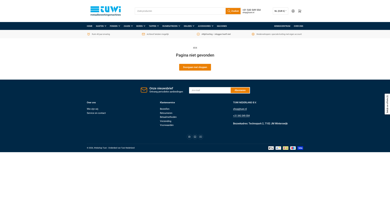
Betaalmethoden (168, 117)
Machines (222, 26)
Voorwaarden (167, 125)
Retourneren (166, 113)
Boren (139, 26)
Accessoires (204, 26)
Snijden (188, 26)
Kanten (100, 26)
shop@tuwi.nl (248, 12)
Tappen (152, 26)
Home (89, 26)
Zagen (127, 26)
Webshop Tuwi (100, 148)
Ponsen (113, 26)
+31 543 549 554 (241, 115)
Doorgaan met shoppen (195, 67)
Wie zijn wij (92, 109)
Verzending (165, 121)
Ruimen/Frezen (169, 26)
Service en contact (96, 113)
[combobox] (188, 11)
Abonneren (240, 90)
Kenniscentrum (282, 26)
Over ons (298, 26)
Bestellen (164, 109)
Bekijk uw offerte (387, 104)
